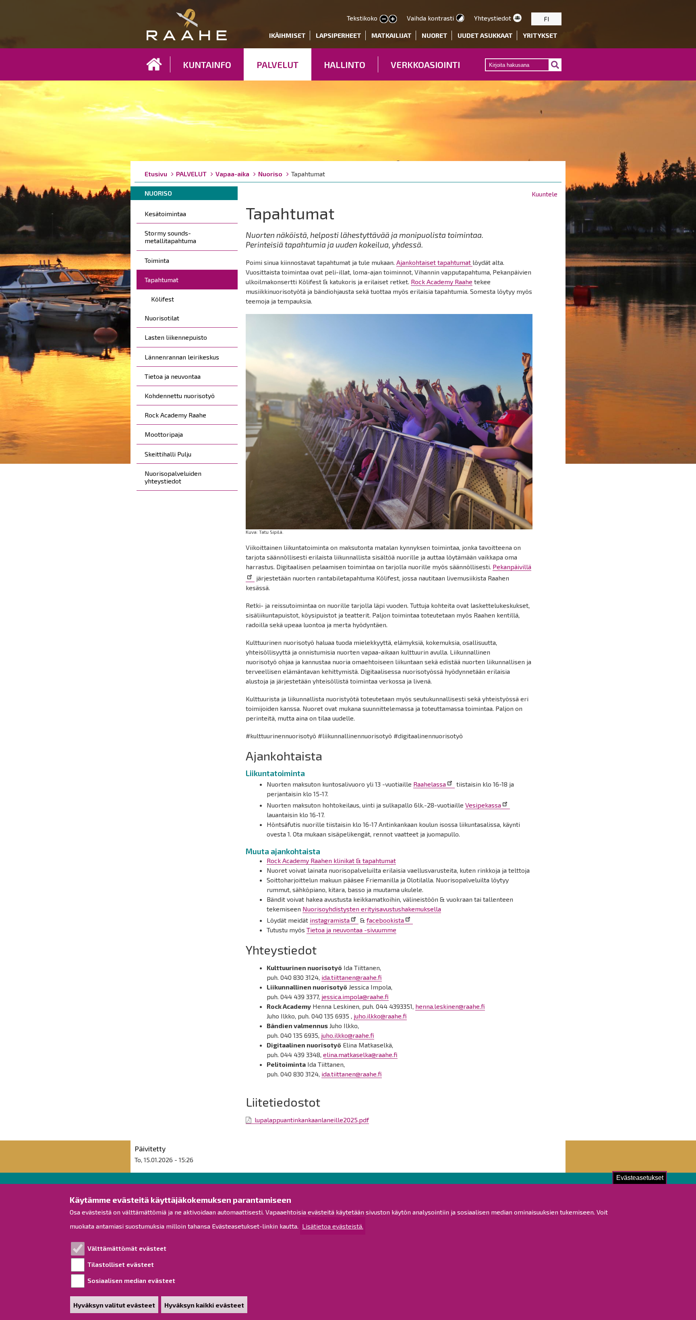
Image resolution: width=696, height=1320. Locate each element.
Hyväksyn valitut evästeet (114, 1305)
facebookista (385, 920)
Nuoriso (270, 174)
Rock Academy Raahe (175, 415)
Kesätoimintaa (165, 213)
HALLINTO (344, 64)
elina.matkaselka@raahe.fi (360, 1054)
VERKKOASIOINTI (425, 64)
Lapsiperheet (338, 35)
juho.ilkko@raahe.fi (380, 1016)
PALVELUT (277, 64)
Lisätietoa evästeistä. (332, 1226)
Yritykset (540, 35)
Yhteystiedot (492, 18)
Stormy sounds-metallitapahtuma (170, 236)
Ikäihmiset (287, 35)
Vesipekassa (483, 805)
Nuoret (434, 35)
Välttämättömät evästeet (126, 1248)
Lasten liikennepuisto (176, 337)
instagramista (330, 920)
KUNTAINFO (207, 64)
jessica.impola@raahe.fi (355, 996)
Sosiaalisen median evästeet (131, 1280)
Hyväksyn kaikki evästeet (204, 1305)
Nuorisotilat (162, 318)
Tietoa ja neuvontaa (173, 376)
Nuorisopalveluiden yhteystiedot (173, 477)
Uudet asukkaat (485, 35)
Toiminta (157, 260)
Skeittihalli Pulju (168, 454)
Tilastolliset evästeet (120, 1264)
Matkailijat (391, 35)
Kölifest (162, 299)
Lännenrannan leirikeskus (182, 357)
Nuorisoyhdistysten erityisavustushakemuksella (371, 909)
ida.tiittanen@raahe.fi (351, 977)
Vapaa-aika (232, 174)
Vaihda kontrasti (430, 18)
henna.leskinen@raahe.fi (450, 1006)
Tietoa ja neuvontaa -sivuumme (351, 930)
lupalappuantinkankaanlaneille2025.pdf (312, 1120)
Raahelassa (429, 784)
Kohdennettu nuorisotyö (180, 395)
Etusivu (154, 64)
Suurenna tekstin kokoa (392, 19)
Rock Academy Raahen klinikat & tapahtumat (331, 860)
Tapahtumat (161, 279)
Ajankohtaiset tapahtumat (434, 262)
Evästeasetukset (639, 1177)
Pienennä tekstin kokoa (383, 19)
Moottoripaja (164, 434)
